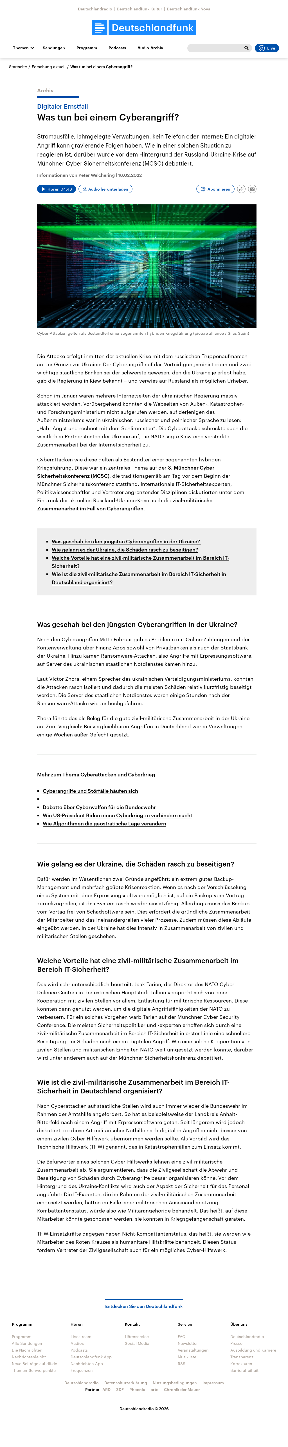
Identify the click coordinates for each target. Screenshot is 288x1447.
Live (271, 48)
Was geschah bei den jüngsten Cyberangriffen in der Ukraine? (126, 541)
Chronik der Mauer (182, 1389)
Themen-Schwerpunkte (34, 1370)
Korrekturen (241, 1363)
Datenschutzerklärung (125, 1382)
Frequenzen (82, 1370)
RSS (181, 1363)
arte (154, 1389)
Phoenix (137, 1389)
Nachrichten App (87, 1363)
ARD (106, 1389)
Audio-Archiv (150, 48)
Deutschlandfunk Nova (188, 8)
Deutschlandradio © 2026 (144, 1408)
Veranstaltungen (193, 1350)
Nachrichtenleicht (29, 1356)
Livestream (81, 1336)
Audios (77, 1343)
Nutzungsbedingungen (175, 1382)
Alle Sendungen (27, 1343)
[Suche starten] (246, 48)
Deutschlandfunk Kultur (139, 8)
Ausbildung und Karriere (253, 1350)
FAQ (182, 1336)
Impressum (213, 1382)
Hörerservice (137, 1336)
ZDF (120, 1389)
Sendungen (54, 48)
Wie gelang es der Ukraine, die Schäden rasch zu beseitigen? (125, 549)
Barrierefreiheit (244, 1370)
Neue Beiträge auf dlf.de (34, 1363)
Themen (21, 48)
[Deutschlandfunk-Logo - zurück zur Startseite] (144, 27)
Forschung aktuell (49, 66)
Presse (236, 1343)
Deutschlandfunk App (91, 1356)
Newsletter (188, 1343)
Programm (86, 48)
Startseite (18, 66)
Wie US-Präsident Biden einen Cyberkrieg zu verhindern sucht (117, 815)
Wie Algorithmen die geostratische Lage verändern (104, 823)
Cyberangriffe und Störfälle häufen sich (90, 791)
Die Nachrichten (27, 1350)
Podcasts (117, 48)
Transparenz (241, 1356)
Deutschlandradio (95, 8)
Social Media (137, 1343)
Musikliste (187, 1356)
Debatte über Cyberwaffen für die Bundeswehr (99, 807)
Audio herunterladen (108, 189)
